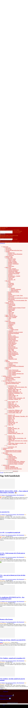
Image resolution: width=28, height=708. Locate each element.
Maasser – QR (11, 417)
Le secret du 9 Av (5, 512)
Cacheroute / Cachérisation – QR (15, 393)
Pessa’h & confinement (16, 289)
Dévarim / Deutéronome (13, 263)
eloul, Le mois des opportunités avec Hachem (18, 298)
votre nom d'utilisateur (17, 231)
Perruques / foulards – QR (13, 428)
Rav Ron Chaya (6, 642)
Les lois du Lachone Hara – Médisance (16, 461)
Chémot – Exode (11, 260)
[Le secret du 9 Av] (7, 509)
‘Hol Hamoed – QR (12, 385)
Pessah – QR (11, 427)
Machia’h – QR (11, 415)
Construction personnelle (13, 333)
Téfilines (10, 311)
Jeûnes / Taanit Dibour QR (14, 406)
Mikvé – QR (11, 420)
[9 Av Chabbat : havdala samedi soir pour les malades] (7, 676)
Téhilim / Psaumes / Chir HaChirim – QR (17, 438)
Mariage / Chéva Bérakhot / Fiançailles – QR (18, 416)
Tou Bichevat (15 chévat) (13, 291)
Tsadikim (10, 356)
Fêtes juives (7, 280)
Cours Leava (5, 246)
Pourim (9, 293)
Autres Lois (10, 313)
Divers (9, 334)
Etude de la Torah (12, 338)
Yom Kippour (11, 296)
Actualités (7, 251)
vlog (4, 705)
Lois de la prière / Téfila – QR (14, 412)
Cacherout (10, 327)
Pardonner (10, 274)
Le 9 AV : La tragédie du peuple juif (10, 532)
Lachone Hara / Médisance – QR (15, 410)
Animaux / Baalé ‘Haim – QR (14, 389)
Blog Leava (5, 452)
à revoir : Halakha (12, 372)
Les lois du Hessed (12, 460)
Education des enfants (13, 271)
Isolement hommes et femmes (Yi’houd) (16, 307)
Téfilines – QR (11, 439)
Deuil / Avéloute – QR (13, 401)
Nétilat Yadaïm (11, 310)
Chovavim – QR (11, 279)
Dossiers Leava (8, 454)
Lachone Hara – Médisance (14, 272)
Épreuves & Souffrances (13, 337)
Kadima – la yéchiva (7, 376)
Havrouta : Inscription (10, 466)
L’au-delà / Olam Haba (13, 340)
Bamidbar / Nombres (12, 262)
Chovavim (10, 278)
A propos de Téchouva (13, 362)
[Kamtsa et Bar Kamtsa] (7, 616)
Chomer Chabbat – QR (13, 395)
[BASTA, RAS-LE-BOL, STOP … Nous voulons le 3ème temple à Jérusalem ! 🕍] (7, 488)
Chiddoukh (10, 330)
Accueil (1, 472)
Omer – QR (10, 424)
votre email (15, 239)
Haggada (13, 288)
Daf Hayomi (8, 367)
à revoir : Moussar (12, 374)
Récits (6, 360)
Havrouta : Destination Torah (11, 467)
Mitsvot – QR (11, 421)
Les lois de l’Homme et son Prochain (16, 462)
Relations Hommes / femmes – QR (15, 433)
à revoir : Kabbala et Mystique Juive (16, 373)
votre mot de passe (17, 232)
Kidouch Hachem (12, 339)
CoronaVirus (11, 255)
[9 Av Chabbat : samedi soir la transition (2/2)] (7, 655)
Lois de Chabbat (11, 305)
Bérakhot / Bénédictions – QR (14, 391)
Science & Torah (11, 346)
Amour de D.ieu (11, 323)
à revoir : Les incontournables (14, 371)
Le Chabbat (10, 328)
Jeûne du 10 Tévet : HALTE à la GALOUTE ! (13, 640)
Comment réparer (12, 365)
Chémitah (10, 306)
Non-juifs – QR (11, 423)
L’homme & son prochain (13, 273)
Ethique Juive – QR (12, 404)
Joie (9, 319)
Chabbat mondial (14, 329)
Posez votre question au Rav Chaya (13, 382)
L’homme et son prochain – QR (15, 411)
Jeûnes (1, 642)
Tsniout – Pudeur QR (12, 444)
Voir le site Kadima (9, 378)
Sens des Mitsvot (11, 344)
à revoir (7, 368)
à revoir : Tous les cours (13, 370)
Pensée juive (8, 321)
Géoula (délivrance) (12, 343)
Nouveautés (8, 247)
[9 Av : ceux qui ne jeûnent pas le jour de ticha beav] (7, 572)
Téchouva (7, 361)
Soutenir (4, 449)
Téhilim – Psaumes (12, 351)
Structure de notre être (13, 348)
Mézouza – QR (11, 418)
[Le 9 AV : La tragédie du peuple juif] (7, 529)
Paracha (10, 265)
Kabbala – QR (11, 407)
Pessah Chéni (11, 284)
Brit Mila (10, 326)
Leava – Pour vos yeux (10, 315)
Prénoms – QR (11, 431)
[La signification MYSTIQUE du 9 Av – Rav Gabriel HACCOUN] (7, 594)
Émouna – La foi (11, 335)
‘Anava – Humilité (12, 317)
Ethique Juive (8, 267)
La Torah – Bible (9, 257)
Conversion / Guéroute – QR (14, 399)
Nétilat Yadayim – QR (13, 422)
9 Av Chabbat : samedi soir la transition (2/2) (12, 658)
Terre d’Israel (11, 349)
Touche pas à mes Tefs (13, 352)
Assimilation (11, 324)
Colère (9, 318)
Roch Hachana (11, 299)
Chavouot (10, 285)
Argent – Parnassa (12, 268)
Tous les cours (8, 249)
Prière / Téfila (11, 350)
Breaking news (11, 252)
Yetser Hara (10, 357)
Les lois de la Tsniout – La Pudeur (15, 463)
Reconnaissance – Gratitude (14, 276)
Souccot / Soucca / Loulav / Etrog (15, 295)
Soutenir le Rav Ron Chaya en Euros (13, 450)
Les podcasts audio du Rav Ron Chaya (13, 250)
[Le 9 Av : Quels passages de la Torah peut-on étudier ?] (7, 550)
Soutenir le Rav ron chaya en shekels (13, 451)
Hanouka (10, 294)
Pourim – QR (11, 429)
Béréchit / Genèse (12, 258)
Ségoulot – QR (11, 435)
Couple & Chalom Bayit (13, 269)
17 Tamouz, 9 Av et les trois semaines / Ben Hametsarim (12, 495)
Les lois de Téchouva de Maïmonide (16, 366)
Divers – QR (11, 402)
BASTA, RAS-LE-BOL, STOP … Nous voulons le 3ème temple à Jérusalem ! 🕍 (14, 491)
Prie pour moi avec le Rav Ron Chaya (13, 468)
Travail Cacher (11, 277)
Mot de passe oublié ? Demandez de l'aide (9, 235)
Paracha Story (11, 266)
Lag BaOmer (11, 283)
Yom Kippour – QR (12, 446)
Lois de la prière (11, 308)
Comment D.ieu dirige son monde (15, 332)
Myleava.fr (5, 691)
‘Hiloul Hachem (11, 322)
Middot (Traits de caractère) (11, 316)
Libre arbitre (10, 345)
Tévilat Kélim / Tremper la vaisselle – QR (17, 443)
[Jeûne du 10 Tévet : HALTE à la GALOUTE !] (7, 637)
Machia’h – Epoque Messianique (15, 254)
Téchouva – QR (11, 437)
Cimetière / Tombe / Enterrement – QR (16, 398)
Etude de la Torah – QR (13, 405)
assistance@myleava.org (12, 702)
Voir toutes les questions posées (12, 383)
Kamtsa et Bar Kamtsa (6, 619)
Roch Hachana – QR (12, 432)
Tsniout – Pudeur (11, 355)
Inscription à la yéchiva (10, 379)
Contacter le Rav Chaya (8, 448)
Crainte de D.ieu (11, 341)
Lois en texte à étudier (10, 459)
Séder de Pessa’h (14, 290)
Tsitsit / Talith (11, 312)
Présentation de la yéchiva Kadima (12, 377)
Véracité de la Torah (12, 359)
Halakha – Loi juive (9, 302)
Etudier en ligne (6, 465)
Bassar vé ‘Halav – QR (13, 390)
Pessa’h (9, 287)
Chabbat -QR (11, 394)
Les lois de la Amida (12, 457)
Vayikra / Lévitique (12, 261)
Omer (9, 282)
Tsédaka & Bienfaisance (13, 354)
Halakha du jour (8, 256)
